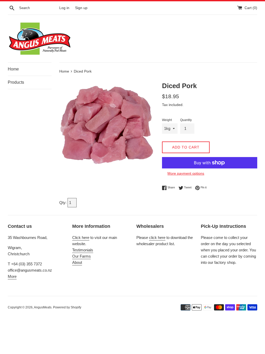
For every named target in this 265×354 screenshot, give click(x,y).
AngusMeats (42, 307)
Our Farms (81, 256)
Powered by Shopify (67, 307)
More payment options (185, 173)
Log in (64, 8)
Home (13, 69)
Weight (167, 120)
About (77, 262)
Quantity (186, 120)
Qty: (63, 202)
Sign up (81, 8)
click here (157, 237)
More (12, 276)
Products (16, 82)
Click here (80, 237)
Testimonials (82, 250)
